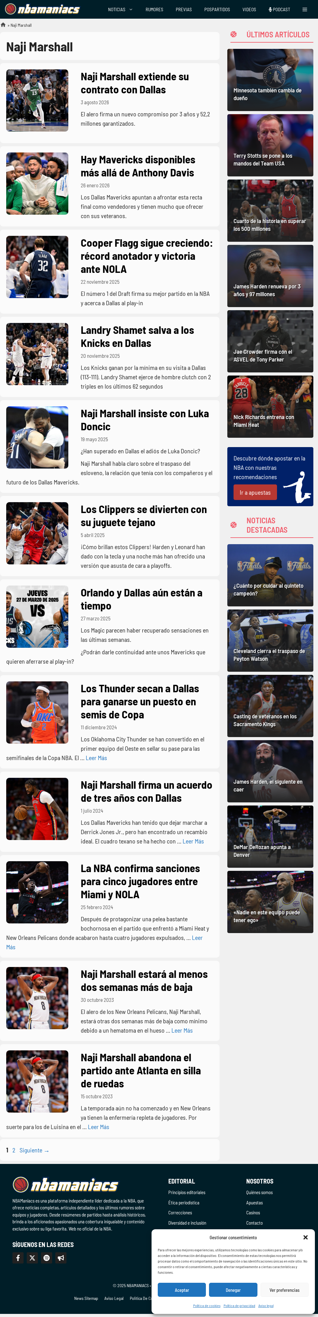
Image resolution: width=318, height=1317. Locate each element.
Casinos (253, 1212)
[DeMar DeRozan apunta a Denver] (270, 837)
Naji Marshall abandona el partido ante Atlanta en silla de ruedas (141, 1070)
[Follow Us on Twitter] (32, 1257)
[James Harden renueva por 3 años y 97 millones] (270, 276)
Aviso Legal (114, 1298)
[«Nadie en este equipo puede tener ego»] (270, 902)
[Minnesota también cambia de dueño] (270, 80)
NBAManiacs (0, 26)
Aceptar (182, 1290)
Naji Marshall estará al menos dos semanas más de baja (144, 980)
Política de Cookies (146, 1298)
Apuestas (254, 1202)
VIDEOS (249, 9)
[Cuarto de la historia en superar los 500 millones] (270, 211)
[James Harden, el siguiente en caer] (270, 771)
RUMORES (154, 9)
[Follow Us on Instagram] (46, 1257)
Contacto (254, 1223)
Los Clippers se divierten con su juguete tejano (144, 515)
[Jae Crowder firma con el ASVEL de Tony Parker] (270, 341)
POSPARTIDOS (217, 9)
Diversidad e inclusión (187, 1223)
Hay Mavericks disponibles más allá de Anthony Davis (138, 165)
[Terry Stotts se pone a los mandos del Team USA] (270, 145)
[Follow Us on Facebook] (18, 1257)
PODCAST (281, 9)
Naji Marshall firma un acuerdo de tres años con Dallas (146, 791)
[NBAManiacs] (43, 9)
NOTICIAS (116, 9)
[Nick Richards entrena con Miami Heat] (270, 407)
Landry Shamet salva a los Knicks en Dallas (137, 336)
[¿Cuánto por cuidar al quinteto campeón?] (270, 575)
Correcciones (180, 1212)
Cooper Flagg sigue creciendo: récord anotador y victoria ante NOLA (147, 255)
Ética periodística (183, 1202)
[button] (305, 1237)
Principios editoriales (186, 1192)
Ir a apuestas (255, 492)
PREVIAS (184, 9)
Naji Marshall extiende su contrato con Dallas (135, 82)
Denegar (233, 1290)
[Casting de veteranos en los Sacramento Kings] (270, 706)
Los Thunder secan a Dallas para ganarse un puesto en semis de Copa (140, 701)
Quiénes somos (259, 1192)
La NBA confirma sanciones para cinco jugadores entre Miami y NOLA (140, 880)
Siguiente (35, 1150)
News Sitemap (86, 1298)
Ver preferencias (285, 1290)
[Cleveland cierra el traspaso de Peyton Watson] (270, 640)
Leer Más (96, 757)
